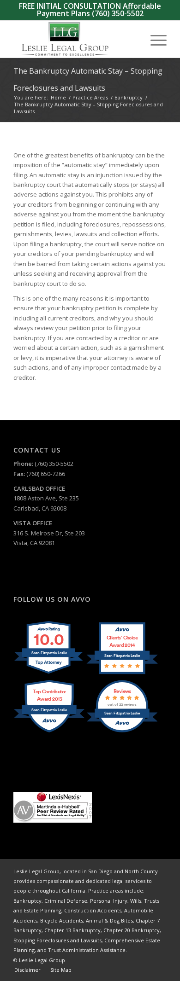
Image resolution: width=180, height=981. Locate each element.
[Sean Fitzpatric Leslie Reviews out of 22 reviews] (122, 731)
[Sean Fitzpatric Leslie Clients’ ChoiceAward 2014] (122, 673)
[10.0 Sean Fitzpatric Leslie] (49, 673)
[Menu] (154, 39)
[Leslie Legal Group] (74, 39)
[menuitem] (154, 39)
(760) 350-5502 (118, 13)
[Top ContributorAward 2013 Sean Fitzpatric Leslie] (49, 731)
